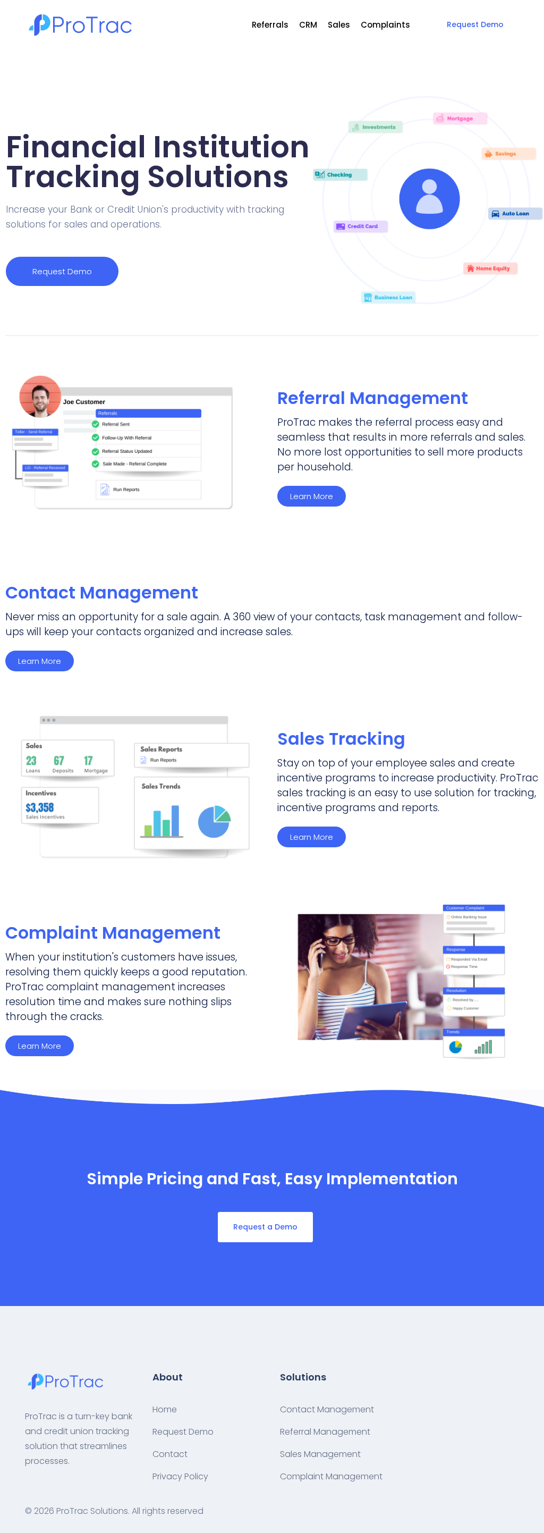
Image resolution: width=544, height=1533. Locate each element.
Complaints (385, 24)
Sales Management (320, 1454)
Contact (170, 1454)
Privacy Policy (180, 1476)
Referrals (270, 24)
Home (164, 1409)
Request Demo (475, 24)
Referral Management (325, 1432)
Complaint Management (331, 1476)
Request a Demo (265, 1227)
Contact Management (327, 1409)
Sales (339, 24)
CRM (308, 24)
